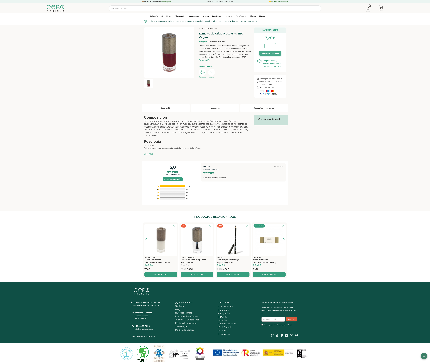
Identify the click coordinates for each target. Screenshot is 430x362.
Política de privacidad (186, 323)
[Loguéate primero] (175, 226)
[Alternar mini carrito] (381, 8)
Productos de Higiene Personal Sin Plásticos (174, 21)
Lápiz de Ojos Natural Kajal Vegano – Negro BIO (192, 261)
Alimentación (180, 16)
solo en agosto (166, 1)
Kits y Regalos (240, 16)
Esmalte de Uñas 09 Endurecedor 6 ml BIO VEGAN (265, 261)
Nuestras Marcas (183, 313)
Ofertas (253, 16)
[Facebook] (282, 336)
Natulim (222, 317)
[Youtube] (286, 336)
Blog (177, 309)
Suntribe (222, 320)
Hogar (168, 16)
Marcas (262, 16)
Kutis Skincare (225, 306)
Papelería (228, 16)
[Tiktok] (277, 336)
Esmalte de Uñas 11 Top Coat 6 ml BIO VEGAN (157, 261)
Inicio (150, 21)
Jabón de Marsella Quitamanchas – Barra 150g (228, 261)
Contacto (179, 306)
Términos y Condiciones (187, 320)
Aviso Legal (181, 326)
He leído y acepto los (278, 325)
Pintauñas (217, 21)
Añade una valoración (172, 179)
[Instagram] (272, 336)
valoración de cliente (217, 42)
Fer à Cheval (224, 327)
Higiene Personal (156, 16)
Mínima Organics (227, 323)
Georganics (224, 313)
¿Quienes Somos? (184, 302)
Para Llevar (216, 16)
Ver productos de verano (279, 1)
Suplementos (194, 16)
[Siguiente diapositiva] (284, 239)
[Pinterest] (296, 336)
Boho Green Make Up (208, 29)
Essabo (222, 330)
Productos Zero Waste (186, 316)
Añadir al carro (161, 275)
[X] (291, 336)
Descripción (204, 60)
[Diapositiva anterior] (146, 239)
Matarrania (223, 310)
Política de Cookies (184, 330)
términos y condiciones (284, 325)
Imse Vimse (224, 334)
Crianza (206, 16)
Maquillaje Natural (202, 21)
